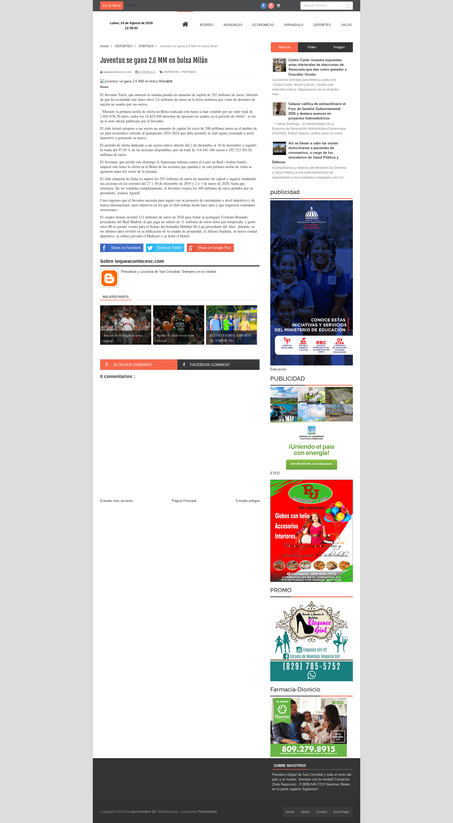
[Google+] (271, 6)
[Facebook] (263, 6)
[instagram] (279, 6)
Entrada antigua (248, 501)
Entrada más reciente (116, 501)
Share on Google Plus (214, 248)
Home (290, 812)
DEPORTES (171, 72)
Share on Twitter (169, 248)
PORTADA (188, 72)
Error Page (341, 812)
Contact (321, 812)
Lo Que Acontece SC (142, 812)
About (305, 812)
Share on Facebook (126, 248)
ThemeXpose (207, 812)
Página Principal (184, 501)
